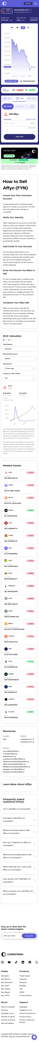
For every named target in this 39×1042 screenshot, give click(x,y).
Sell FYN (19, 137)
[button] (19, 810)
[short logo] (4, 3)
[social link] (2, 962)
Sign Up (28, 3)
